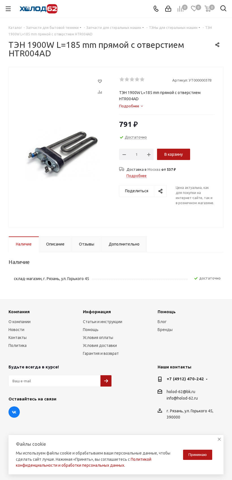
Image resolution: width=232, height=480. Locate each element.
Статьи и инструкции (102, 321)
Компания (19, 311)
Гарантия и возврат (101, 353)
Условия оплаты (98, 337)
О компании (19, 321)
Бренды (165, 329)
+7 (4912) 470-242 (185, 378)
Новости (16, 329)
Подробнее (136, 176)
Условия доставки (100, 345)
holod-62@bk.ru (181, 391)
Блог (162, 321)
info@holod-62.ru (182, 398)
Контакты (17, 337)
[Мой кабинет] (168, 9)
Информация (97, 311)
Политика (17, 345)
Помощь (90, 329)
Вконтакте (14, 412)
